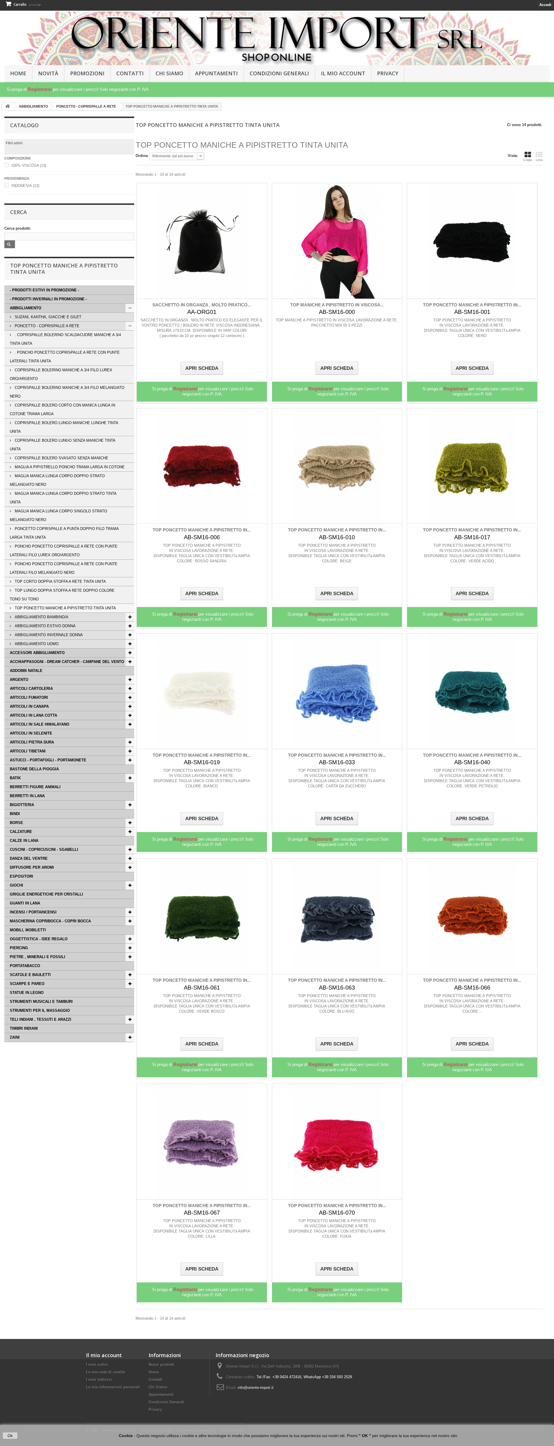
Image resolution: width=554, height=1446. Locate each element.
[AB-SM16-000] (337, 241)
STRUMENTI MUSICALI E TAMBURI (41, 1001)
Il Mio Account (343, 73)
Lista (539, 160)
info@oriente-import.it (256, 1387)
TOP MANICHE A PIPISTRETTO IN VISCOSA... (337, 304)
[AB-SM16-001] (472, 241)
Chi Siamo (169, 73)
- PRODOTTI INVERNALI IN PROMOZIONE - (48, 299)
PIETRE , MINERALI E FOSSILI (37, 957)
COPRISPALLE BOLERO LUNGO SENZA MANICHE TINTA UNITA (62, 444)
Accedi (545, 5)
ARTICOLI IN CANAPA (29, 706)
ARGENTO (19, 679)
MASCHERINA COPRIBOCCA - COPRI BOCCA (50, 921)
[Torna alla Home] (7, 106)
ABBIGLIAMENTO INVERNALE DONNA (48, 635)
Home (154, 1372)
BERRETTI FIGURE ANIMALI (35, 787)
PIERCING (19, 948)
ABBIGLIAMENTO (25, 308)
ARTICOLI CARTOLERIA (31, 688)
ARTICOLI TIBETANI (28, 751)
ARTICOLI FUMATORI (29, 697)
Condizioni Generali (279, 73)
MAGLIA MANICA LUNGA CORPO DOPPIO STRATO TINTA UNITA (63, 497)
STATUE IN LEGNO (27, 992)
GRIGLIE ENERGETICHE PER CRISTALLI (46, 894)
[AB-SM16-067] (202, 1141)
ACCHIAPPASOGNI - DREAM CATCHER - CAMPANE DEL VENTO (67, 662)
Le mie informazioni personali (113, 1387)
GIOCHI (16, 885)
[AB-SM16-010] (337, 466)
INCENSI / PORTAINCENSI (33, 912)
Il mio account (104, 1355)
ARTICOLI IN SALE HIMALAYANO (39, 724)
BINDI (15, 814)
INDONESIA (25, 185)
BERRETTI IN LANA (27, 796)
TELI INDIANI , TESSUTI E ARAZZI (40, 1019)
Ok (10, 1435)
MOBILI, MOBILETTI (28, 930)
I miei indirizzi (99, 1379)
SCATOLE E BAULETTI (30, 975)
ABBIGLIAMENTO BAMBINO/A (41, 617)
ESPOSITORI (21, 876)
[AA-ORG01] (202, 241)
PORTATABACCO (25, 966)
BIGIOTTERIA (22, 805)
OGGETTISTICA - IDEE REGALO (39, 939)
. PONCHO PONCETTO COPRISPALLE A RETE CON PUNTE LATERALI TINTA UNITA (65, 356)
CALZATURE (21, 831)
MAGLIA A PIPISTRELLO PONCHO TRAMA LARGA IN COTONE (69, 467)
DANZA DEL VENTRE (29, 858)
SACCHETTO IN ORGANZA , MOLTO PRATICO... (201, 304)
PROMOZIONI (87, 73)
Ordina (142, 155)
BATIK (15, 778)
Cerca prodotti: (17, 228)
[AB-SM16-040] (472, 691)
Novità (48, 73)
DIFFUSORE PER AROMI (32, 867)
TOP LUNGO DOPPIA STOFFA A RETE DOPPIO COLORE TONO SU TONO (62, 594)
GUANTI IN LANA (25, 903)
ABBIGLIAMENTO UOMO (36, 644)
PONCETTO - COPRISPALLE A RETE (46, 326)
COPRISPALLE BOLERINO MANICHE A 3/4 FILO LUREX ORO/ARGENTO (61, 374)
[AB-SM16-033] (337, 691)
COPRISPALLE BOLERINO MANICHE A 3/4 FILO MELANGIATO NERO (67, 391)
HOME (18, 73)
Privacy (387, 73)
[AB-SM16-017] (472, 466)
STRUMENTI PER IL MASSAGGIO (40, 1010)
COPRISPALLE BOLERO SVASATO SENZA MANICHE (61, 458)
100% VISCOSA (28, 165)
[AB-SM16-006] (202, 466)
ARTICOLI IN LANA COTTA (33, 715)
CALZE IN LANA (24, 840)
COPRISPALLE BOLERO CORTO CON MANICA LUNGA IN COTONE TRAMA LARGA (62, 409)
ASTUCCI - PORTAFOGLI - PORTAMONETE (48, 760)
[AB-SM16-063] (337, 916)
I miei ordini (97, 1364)
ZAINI (15, 1037)
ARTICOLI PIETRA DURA (32, 742)
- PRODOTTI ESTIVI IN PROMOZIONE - (44, 290)
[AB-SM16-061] (202, 916)
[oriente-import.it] (277, 38)
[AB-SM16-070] (337, 1141)
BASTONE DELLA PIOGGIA (34, 769)
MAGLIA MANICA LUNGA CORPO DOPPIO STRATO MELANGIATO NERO (57, 480)
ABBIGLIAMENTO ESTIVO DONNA (45, 626)
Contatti (130, 73)
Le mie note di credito (105, 1372)
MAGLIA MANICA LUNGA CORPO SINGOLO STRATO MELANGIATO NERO (58, 515)
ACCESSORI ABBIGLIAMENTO (37, 653)
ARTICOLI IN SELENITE (31, 733)
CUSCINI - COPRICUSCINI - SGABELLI (44, 849)
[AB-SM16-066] (472, 916)
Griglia (527, 160)
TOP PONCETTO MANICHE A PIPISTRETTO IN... (472, 304)
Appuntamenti (216, 73)
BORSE (16, 823)
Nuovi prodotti (161, 1364)
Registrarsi (40, 89)
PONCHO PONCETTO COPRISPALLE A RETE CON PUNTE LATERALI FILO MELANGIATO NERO (63, 568)
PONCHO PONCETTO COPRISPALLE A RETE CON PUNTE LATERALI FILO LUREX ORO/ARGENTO (63, 550)
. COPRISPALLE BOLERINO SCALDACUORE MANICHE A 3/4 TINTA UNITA (65, 339)
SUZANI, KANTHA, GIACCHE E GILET (47, 317)
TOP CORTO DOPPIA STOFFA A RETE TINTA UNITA (60, 581)
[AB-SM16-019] (202, 691)
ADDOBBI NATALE (26, 670)
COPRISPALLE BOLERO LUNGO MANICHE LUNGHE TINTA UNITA (64, 427)
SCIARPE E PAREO (27, 984)
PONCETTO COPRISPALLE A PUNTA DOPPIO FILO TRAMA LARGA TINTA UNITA (64, 533)
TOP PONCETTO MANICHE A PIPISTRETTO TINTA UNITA (65, 608)
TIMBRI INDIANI (24, 1028)
